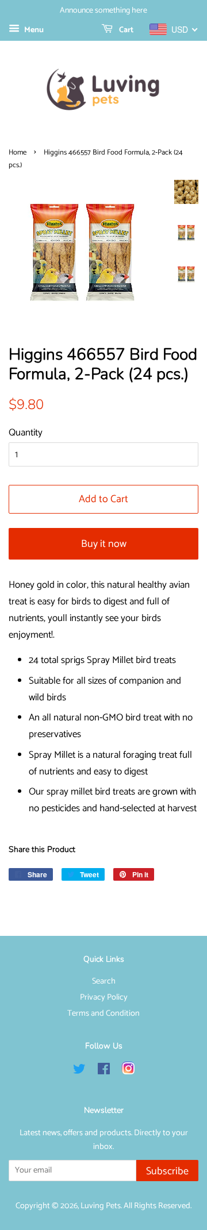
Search (104, 981)
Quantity (26, 433)
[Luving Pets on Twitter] (79, 1071)
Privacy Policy (104, 997)
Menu (33, 30)
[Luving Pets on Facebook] (103, 1071)
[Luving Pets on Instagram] (128, 1071)
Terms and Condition (103, 1013)
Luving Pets (100, 1206)
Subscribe (167, 1171)
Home (17, 152)
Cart (125, 30)
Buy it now (103, 544)
